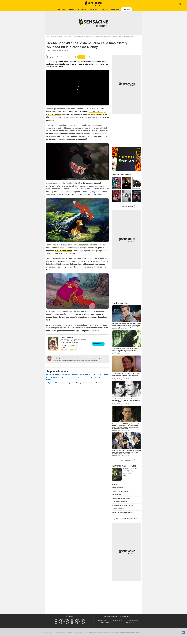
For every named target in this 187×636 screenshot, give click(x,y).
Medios (64, 345)
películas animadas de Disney (79, 109)
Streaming (94, 9)
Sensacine (127, 623)
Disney (95, 245)
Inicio (48, 36)
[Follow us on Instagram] (72, 621)
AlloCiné (99, 620)
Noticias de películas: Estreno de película (82, 36)
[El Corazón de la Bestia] (117, 474)
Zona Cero (115, 484)
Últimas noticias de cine (126, 460)
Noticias (126, 9)
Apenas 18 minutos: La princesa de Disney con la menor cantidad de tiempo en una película (77, 375)
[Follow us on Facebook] (61, 621)
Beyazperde (130, 620)
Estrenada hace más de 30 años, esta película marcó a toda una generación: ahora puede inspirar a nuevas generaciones (125, 375)
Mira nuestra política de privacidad (130, 632)
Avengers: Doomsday (118, 487)
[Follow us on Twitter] (66, 621)
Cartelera (82, 9)
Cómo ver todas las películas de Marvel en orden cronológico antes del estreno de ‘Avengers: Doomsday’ (125, 350)
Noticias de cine (67, 36)
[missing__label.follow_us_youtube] (56, 621)
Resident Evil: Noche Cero (120, 491)
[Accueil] (93, 3)
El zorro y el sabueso (67, 337)
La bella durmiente (96, 112)
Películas (61, 9)
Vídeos (71, 9)
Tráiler (124, 475)
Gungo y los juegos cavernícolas (122, 512)
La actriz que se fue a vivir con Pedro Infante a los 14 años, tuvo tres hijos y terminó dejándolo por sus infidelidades (126, 400)
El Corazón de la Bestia (130, 468)
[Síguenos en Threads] (83, 621)
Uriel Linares (56, 357)
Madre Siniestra (116, 494)
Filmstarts (114, 620)
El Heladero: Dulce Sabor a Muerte (122, 505)
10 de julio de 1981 (75, 339)
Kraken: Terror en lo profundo (121, 498)
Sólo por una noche (118, 508)
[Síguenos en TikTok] (77, 621)
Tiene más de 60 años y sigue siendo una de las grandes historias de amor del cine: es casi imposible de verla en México (126, 452)
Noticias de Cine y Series (56, 36)
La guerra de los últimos (119, 501)
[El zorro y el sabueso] (53, 343)
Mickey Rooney (76, 342)
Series (104, 9)
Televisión (115, 9)
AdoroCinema (104, 623)
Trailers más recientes (126, 206)
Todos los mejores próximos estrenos (126, 518)
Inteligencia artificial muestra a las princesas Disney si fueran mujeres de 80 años (73, 383)
